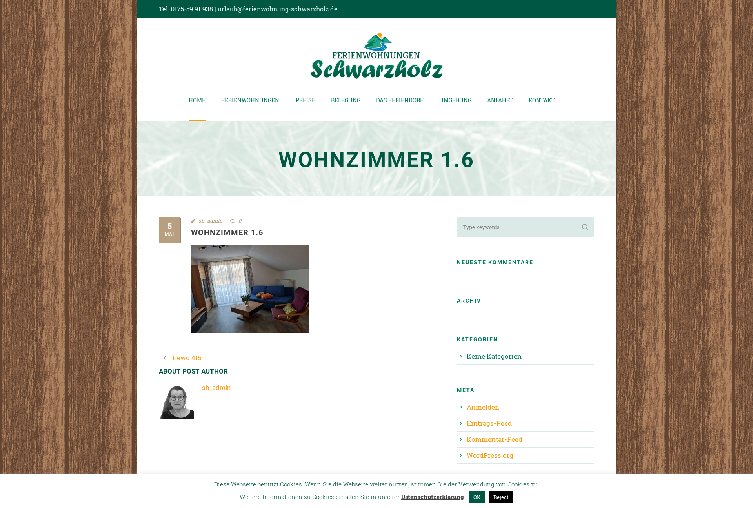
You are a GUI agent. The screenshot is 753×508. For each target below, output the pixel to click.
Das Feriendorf (400, 100)
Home (197, 100)
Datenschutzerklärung (432, 497)
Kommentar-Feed (494, 439)
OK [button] (476, 497)
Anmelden (483, 407)
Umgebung (455, 100)
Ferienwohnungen (250, 100)
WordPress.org (490, 455)
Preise (305, 100)
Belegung (345, 100)
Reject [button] (501, 497)
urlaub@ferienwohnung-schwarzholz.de (278, 9)
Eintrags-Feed (489, 423)
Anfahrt (500, 100)
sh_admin (210, 220)
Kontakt (542, 100)
